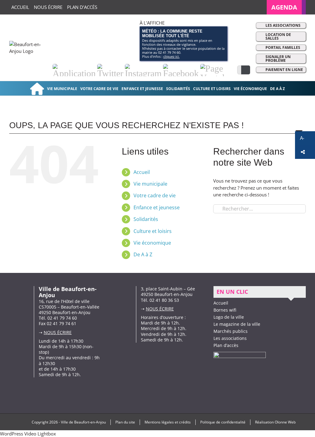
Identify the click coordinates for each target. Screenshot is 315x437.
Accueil (142, 172)
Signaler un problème (278, 58)
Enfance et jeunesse (157, 207)
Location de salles (278, 36)
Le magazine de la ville (236, 324)
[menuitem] (286, 7)
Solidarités (146, 219)
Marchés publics (230, 331)
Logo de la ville (228, 317)
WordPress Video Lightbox (28, 434)
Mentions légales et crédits (168, 422)
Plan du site (125, 422)
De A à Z (143, 254)
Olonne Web (285, 422)
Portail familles (282, 47)
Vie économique (152, 242)
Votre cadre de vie (155, 195)
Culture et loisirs (153, 231)
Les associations (283, 25)
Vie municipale (150, 183)
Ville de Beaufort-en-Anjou (83, 422)
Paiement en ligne (284, 69)
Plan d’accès (225, 345)
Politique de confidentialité (222, 422)
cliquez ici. (171, 56)
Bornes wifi (224, 310)
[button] (305, 138)
